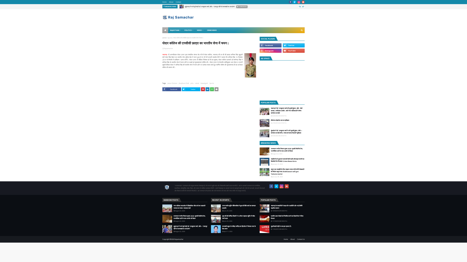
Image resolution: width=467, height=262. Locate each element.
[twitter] (294, 2)
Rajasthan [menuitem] (174, 30)
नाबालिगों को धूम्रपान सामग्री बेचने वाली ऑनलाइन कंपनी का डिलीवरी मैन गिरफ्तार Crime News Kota (287, 160)
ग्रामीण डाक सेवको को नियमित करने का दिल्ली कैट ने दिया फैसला (287, 217)
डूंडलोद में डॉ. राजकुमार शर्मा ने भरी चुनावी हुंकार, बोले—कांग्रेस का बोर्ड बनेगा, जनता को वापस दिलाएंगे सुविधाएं (286, 131)
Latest (197, 83)
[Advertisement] (282, 80)
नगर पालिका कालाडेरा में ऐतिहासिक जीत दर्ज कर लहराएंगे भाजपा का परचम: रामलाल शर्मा (189, 207)
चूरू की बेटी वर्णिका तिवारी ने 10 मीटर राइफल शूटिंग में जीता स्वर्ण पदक (238, 217)
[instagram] (298, 2)
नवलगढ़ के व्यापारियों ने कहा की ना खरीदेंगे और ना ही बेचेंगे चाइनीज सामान (286, 207)
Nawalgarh (204, 83)
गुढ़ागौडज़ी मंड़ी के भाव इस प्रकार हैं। (281, 226)
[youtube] (303, 2)
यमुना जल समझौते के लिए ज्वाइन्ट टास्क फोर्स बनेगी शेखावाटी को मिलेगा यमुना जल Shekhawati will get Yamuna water (287, 171)
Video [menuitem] (199, 30)
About (171, 2)
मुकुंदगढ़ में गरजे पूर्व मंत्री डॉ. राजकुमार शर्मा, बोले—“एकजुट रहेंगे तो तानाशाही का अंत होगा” (210, 6)
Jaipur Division (172, 83)
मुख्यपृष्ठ (164, 38)
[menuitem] (165, 30)
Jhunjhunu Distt (184, 83)
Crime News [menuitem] (212, 30)
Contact (178, 2)
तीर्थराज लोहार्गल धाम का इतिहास (280, 120)
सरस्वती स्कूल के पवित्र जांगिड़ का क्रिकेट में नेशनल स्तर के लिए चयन (239, 227)
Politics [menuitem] (188, 30)
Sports (170, 38)
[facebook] (290, 2)
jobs (191, 83)
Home (164, 2)
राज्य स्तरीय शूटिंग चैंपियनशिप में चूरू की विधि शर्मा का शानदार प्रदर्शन (239, 207)
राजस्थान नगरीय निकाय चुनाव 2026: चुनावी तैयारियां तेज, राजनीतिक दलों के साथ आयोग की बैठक (287, 149)
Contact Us (301, 239)
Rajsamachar (168, 48)
